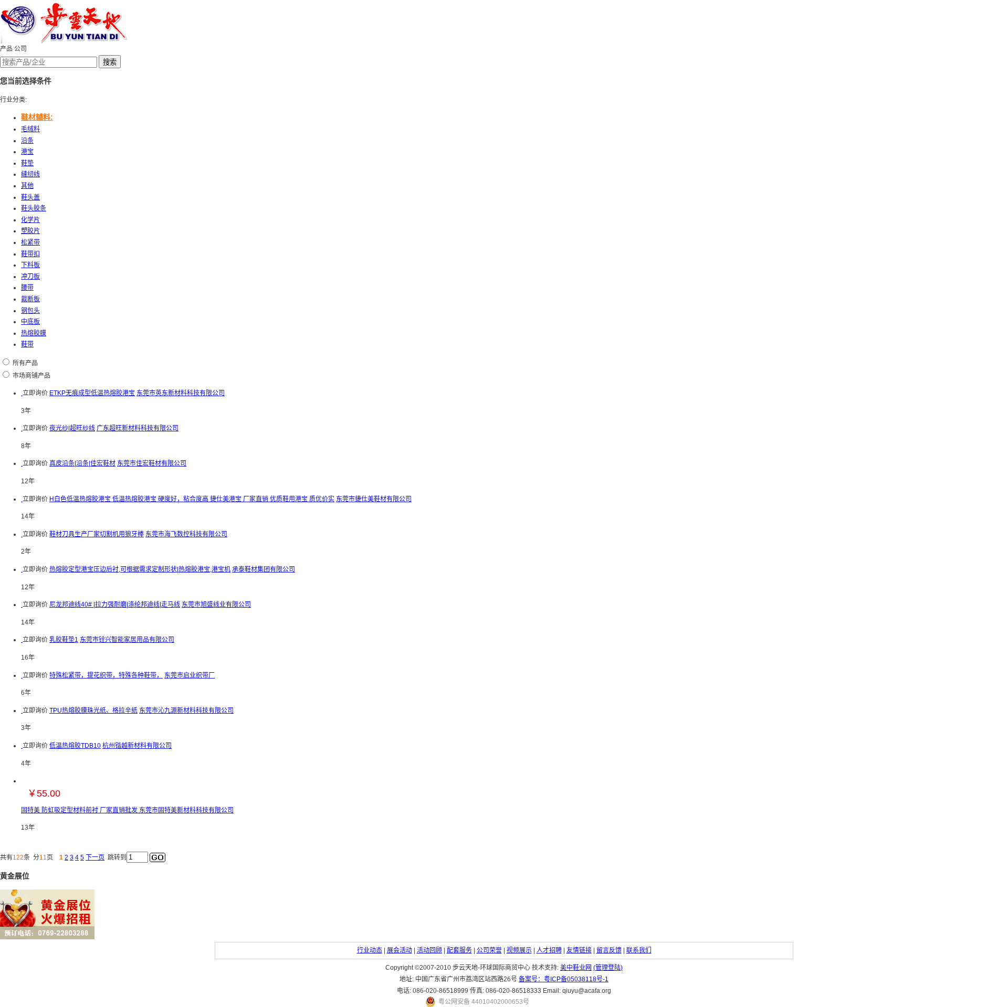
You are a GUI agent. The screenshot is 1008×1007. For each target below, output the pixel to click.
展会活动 (399, 950)
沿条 (27, 140)
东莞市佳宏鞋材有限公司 (151, 463)
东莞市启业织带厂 (189, 675)
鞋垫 (27, 163)
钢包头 (30, 310)
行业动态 (369, 950)
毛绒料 (30, 129)
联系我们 (639, 950)
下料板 (30, 265)
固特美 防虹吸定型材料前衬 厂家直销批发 (80, 810)
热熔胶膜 (33, 333)
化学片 (30, 220)
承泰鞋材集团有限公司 (263, 569)
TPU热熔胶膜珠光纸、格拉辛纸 (93, 710)
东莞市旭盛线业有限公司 (216, 604)
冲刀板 (30, 276)
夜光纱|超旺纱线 (72, 428)
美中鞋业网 (576, 967)
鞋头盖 (30, 197)
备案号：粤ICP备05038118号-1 (563, 979)
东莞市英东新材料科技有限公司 (180, 393)
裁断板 (30, 299)
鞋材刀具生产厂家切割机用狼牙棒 (96, 534)
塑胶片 (30, 231)
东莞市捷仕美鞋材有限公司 (374, 499)
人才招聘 (549, 950)
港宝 (27, 151)
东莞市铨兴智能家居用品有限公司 (127, 639)
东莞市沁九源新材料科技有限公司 (186, 710)
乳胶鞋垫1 (63, 639)
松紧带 (30, 242)
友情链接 (579, 950)
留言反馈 (609, 950)
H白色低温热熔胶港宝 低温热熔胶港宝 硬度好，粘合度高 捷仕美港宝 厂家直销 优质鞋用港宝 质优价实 (191, 499)
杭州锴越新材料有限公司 (137, 745)
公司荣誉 (489, 950)
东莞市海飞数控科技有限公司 (186, 534)
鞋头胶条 (33, 208)
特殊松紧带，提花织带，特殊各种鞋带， (106, 675)
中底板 (30, 321)
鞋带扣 (30, 254)
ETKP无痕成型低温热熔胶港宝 (92, 393)
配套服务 (459, 950)
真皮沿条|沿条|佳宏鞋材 (82, 463)
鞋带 (27, 344)
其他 (27, 185)
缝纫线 (30, 174)
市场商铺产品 (31, 375)
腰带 (27, 287)
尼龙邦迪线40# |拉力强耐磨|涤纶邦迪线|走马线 (114, 604)
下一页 (95, 857)
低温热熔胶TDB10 (75, 745)
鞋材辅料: (37, 117)
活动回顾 (429, 950)
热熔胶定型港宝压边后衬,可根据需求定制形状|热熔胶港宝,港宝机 (139, 569)
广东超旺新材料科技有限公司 (137, 428)
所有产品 (25, 363)
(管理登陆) (608, 967)
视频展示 (519, 950)
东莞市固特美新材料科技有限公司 (186, 810)
